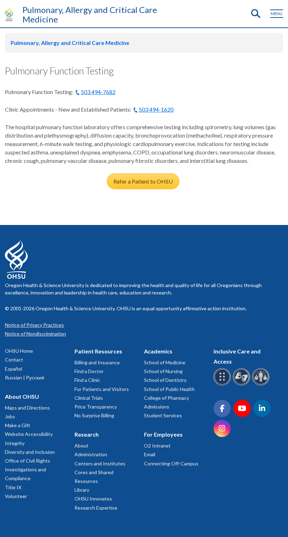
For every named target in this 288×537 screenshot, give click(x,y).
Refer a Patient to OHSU (143, 181)
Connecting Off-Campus (171, 463)
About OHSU (22, 396)
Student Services (163, 415)
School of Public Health (169, 389)
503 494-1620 (156, 109)
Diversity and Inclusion (30, 452)
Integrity (15, 443)
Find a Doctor (89, 371)
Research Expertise (95, 508)
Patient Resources (98, 351)
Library (81, 490)
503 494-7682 (98, 91)
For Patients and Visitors (101, 389)
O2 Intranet (157, 446)
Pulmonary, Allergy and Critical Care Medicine (89, 14)
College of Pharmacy (166, 398)
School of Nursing (163, 371)
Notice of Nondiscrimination (35, 334)
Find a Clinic (87, 380)
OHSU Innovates (93, 499)
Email (149, 454)
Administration (90, 454)
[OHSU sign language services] (242, 384)
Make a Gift (17, 425)
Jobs (10, 416)
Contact (14, 360)
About (81, 446)
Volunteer (16, 496)
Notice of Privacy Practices (34, 325)
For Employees (163, 434)
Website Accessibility (29, 434)
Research (86, 434)
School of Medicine (164, 362)
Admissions (156, 407)
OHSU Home (19, 351)
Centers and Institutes (99, 463)
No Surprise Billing (94, 415)
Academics (158, 351)
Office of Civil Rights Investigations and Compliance (27, 469)
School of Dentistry (165, 380)
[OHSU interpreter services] (261, 384)
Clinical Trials (88, 398)
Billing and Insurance (97, 362)
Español (13, 369)
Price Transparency (95, 407)
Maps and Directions (27, 408)
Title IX (13, 487)
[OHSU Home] (11, 14)
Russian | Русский (24, 377)
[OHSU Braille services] (223, 384)
